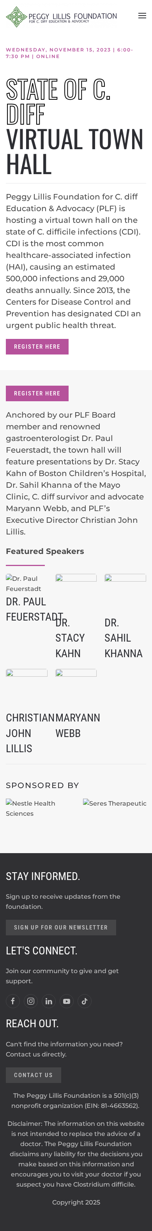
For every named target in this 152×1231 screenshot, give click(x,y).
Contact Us (33, 1075)
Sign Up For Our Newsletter (61, 927)
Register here (37, 346)
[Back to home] (61, 15)
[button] (142, 15)
